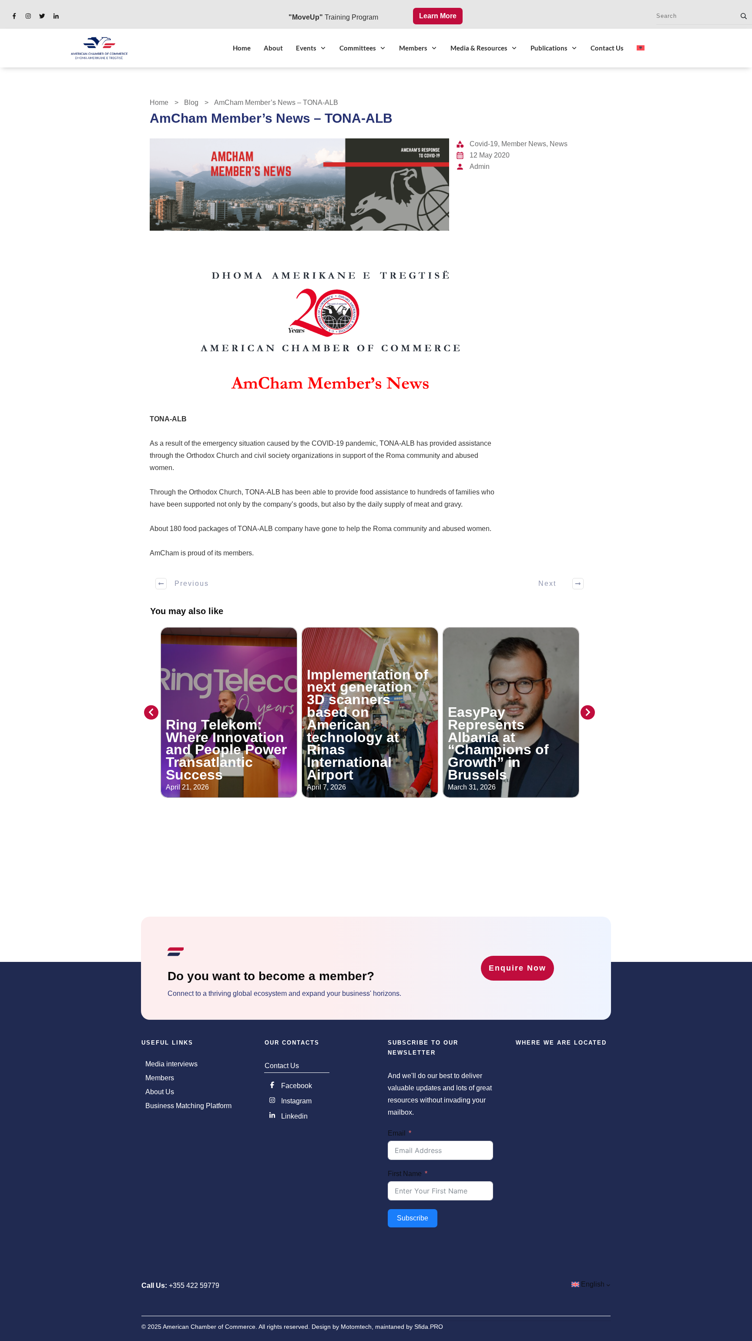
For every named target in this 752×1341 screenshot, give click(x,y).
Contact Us (282, 1065)
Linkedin (294, 1116)
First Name (405, 1173)
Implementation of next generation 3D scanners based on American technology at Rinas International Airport (226, 725)
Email (397, 1133)
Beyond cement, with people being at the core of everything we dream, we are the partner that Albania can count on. (509, 731)
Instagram (296, 1101)
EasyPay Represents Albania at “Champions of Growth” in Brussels (357, 743)
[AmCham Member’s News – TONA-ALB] (299, 184)
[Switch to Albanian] (641, 47)
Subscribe (412, 1218)
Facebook (296, 1085)
